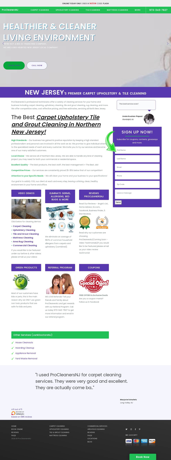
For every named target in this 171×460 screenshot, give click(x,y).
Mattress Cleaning (23, 237)
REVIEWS (15, 432)
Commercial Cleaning (25, 245)
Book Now (14, 65)
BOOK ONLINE (17, 429)
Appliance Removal (25, 353)
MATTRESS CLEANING (58, 435)
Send (118, 202)
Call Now (37, 65)
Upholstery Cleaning (24, 230)
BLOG (90, 441)
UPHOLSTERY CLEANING (59, 429)
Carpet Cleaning (22, 226)
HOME (13, 426)
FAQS (13, 435)
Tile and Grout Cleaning (26, 233)
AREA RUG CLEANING (96, 429)
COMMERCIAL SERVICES (97, 426)
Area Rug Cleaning (23, 241)
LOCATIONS (92, 438)
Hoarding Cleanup (24, 347)
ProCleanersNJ (10, 9)
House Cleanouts (24, 342)
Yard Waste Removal (26, 358)
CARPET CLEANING (57, 426)
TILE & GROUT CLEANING (59, 432)
